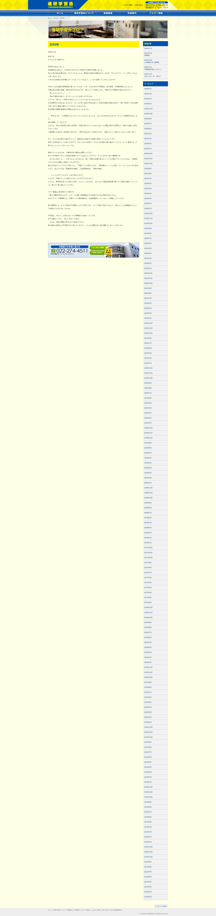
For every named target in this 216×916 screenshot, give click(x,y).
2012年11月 (148, 852)
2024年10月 (148, 163)
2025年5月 (148, 134)
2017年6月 (148, 577)
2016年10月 (148, 617)
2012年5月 (148, 882)
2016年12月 (148, 607)
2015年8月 (148, 687)
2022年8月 (148, 293)
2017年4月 (148, 587)
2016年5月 (148, 642)
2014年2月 (148, 777)
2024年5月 (148, 188)
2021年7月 (148, 343)
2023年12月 (148, 213)
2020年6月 (148, 398)
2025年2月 (148, 144)
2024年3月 (148, 198)
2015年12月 (148, 667)
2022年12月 (148, 273)
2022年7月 (148, 298)
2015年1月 (148, 722)
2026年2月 (148, 99)
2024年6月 (148, 183)
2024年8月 (148, 173)
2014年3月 (148, 772)
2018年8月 (148, 508)
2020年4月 (148, 408)
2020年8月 (148, 388)
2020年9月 (148, 383)
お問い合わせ (106, 910)
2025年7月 (148, 124)
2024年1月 (148, 208)
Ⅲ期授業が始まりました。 (153, 69)
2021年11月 (148, 328)
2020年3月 (148, 413)
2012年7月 (148, 872)
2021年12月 (148, 323)
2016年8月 (148, 627)
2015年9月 (148, 682)
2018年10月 (148, 498)
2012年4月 (148, 887)
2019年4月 (148, 468)
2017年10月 (148, 558)
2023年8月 (148, 233)
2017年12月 (148, 548)
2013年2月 (148, 837)
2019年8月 (148, 448)
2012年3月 (148, 892)
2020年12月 (148, 368)
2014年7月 (148, 752)
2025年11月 (148, 109)
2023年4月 (148, 253)
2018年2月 (148, 538)
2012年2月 (148, 897)
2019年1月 (148, 483)
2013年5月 (148, 822)
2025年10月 (148, 114)
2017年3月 (148, 592)
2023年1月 (148, 268)
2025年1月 (148, 149)
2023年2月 (148, 263)
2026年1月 (148, 104)
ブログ (56, 18)
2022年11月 (148, 278)
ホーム (50, 18)
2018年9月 (148, 503)
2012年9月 (148, 862)
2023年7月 (148, 238)
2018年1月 (148, 543)
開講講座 (70, 910)
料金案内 (77, 910)
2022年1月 (148, 318)
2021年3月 (148, 353)
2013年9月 (148, 802)
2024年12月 (148, 153)
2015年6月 (148, 697)
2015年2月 (148, 717)
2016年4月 (148, 647)
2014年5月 (148, 762)
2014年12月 (148, 727)
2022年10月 (148, 283)
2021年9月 (148, 338)
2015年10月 (148, 677)
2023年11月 (148, 218)
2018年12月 (148, 488)
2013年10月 (148, 797)
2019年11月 (148, 433)
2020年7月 (148, 393)
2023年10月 (148, 223)
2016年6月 (148, 637)
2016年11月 (148, 612)
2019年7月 (148, 453)
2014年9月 (148, 742)
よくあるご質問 (95, 910)
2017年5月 (148, 582)
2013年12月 (148, 787)
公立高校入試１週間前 (151, 62)
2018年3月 (148, 533)
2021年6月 (148, 348)
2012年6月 (148, 877)
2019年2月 (148, 478)
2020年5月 (148, 403)
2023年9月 (148, 228)
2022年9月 (148, 288)
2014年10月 (148, 737)
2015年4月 (148, 707)
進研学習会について (60, 910)
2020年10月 (148, 378)
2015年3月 (148, 712)
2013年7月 (148, 812)
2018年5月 (148, 523)
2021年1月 (148, 363)
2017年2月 (148, 597)
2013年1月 (148, 842)
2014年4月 (148, 767)
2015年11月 (148, 672)
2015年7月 (148, 692)
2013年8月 (148, 807)
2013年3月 (148, 832)
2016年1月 (148, 662)
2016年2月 (148, 657)
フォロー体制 (85, 910)
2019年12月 (148, 428)
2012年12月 (148, 847)
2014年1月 (148, 782)
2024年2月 (148, 203)
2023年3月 (148, 258)
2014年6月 (148, 757)
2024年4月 (148, 193)
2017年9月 (148, 562)
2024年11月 (148, 158)
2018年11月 (148, 493)
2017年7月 (148, 572)
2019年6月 (148, 458)
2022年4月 (148, 308)
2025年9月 (148, 119)
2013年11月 (148, 792)
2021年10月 (148, 333)
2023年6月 (148, 243)
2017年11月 (148, 553)
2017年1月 (148, 602)
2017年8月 (148, 567)
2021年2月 (148, 358)
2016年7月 (148, 632)
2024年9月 (148, 168)
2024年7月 (148, 178)
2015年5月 (148, 702)
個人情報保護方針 (116, 910)
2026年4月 (148, 94)
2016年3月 (148, 652)
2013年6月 (148, 817)
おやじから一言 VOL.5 (152, 76)
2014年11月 (148, 732)
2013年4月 (148, 827)
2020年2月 (148, 418)
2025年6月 (148, 129)
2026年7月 (148, 89)
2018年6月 (148, 518)
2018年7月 (148, 513)
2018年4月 (148, 528)
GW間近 (147, 55)
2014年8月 (148, 747)
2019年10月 (148, 438)
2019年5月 (148, 463)
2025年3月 (148, 139)
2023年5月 (148, 248)
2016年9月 (148, 622)
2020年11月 (148, 373)
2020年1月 (148, 423)
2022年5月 (148, 303)
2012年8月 (148, 867)
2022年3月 (148, 313)
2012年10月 (148, 857)
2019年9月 (148, 443)
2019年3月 (148, 473)
